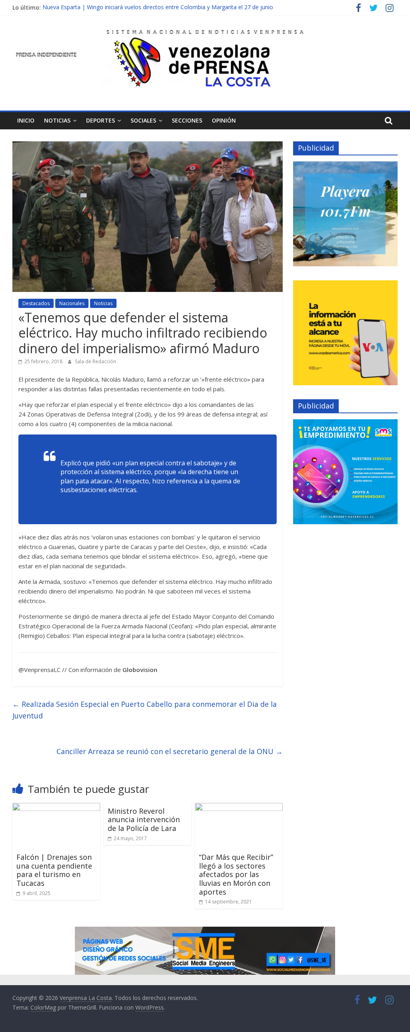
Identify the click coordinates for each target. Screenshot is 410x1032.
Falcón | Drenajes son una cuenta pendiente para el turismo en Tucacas (54, 870)
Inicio (25, 120)
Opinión (224, 120)
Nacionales (71, 303)
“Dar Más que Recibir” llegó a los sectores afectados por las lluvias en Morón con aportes (236, 874)
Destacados (36, 303)
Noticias (57, 120)
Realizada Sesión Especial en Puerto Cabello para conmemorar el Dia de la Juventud (144, 709)
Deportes (100, 120)
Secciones (187, 120)
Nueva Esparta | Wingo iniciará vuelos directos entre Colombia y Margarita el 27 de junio (157, 7)
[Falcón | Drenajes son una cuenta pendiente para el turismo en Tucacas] (56, 807)
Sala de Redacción (95, 361)
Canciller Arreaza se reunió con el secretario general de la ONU (169, 751)
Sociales (143, 120)
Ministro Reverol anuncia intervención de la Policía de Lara (144, 819)
